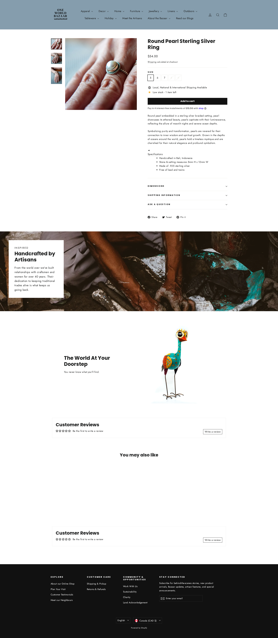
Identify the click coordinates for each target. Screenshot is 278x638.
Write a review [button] (213, 431)
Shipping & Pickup (96, 583)
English (121, 620)
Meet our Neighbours (62, 600)
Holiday (109, 18)
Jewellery (154, 11)
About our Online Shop (63, 583)
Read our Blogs (184, 18)
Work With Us (130, 586)
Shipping (152, 61)
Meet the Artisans (132, 18)
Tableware (91, 18)
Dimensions (156, 186)
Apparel (86, 11)
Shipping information (164, 195)
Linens (172, 11)
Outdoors (189, 11)
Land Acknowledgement (135, 602)
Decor (102, 11)
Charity (126, 597)
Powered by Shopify (139, 628)
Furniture (135, 11)
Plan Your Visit (58, 589)
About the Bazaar (158, 18)
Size (151, 72)
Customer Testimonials (62, 594)
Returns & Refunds (96, 589)
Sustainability (130, 591)
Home (118, 11)
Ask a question (159, 204)
